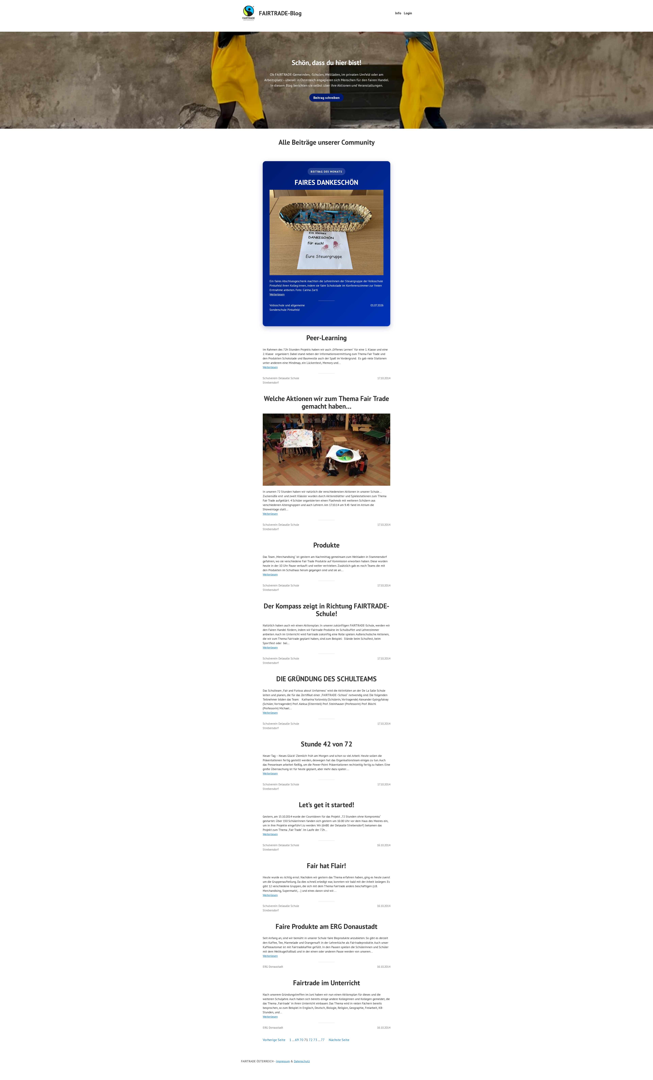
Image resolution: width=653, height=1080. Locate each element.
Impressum (283, 1061)
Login (408, 13)
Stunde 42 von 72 (326, 744)
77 (323, 1040)
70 (301, 1040)
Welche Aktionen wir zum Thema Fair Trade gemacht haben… (326, 402)
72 (311, 1040)
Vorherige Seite (274, 1040)
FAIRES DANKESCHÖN (326, 182)
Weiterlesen (277, 294)
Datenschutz (302, 1061)
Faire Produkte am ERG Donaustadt (326, 926)
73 (315, 1040)
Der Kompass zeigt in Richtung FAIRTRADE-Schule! (326, 610)
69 (297, 1040)
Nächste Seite (339, 1040)
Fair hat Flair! (326, 865)
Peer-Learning (326, 338)
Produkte (326, 545)
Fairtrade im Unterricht (326, 983)
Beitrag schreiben (326, 97)
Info (398, 13)
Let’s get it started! (326, 805)
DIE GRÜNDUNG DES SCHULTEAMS (326, 679)
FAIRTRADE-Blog (280, 13)
